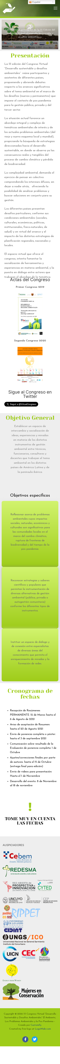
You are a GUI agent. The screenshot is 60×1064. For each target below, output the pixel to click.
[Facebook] (25, 1039)
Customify (36, 1025)
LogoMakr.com (43, 1029)
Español (36, 2)
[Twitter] (35, 1039)
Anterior (6, 34)
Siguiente (53, 34)
